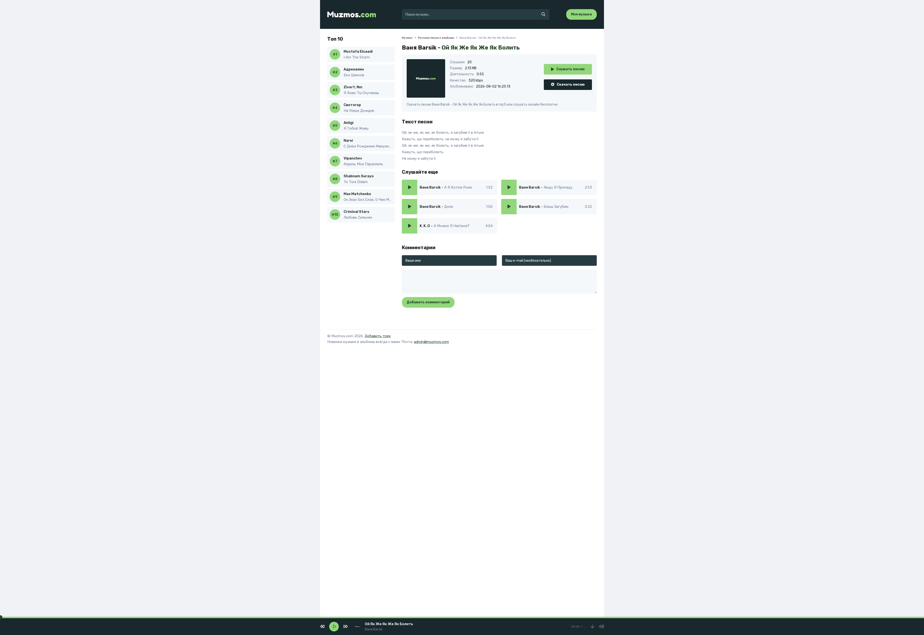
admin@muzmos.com (431, 342)
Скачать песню (571, 85)
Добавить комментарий (428, 302)
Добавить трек (378, 336)
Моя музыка (581, 14)
